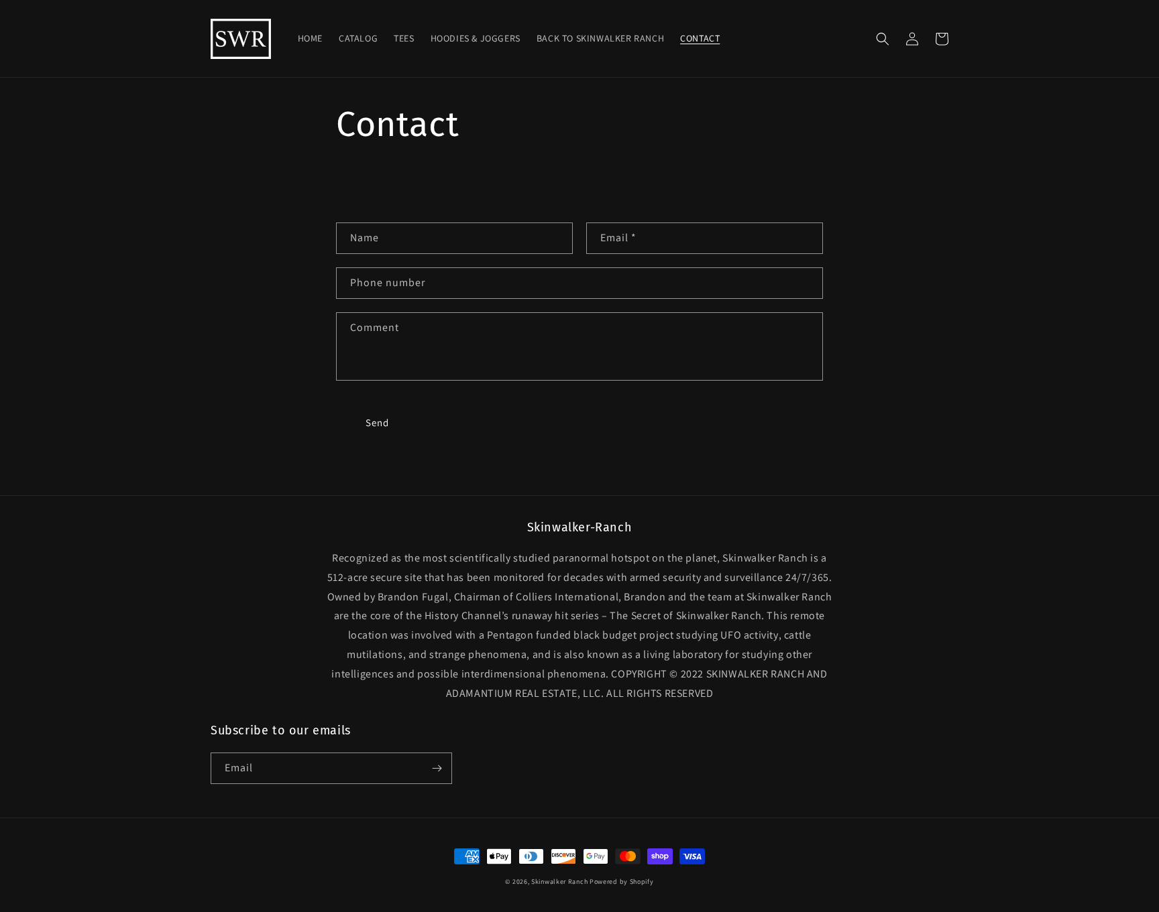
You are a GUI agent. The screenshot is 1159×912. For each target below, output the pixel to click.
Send (377, 422)
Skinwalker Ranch (559, 881)
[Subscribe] (436, 768)
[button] (882, 39)
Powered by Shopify (622, 881)
